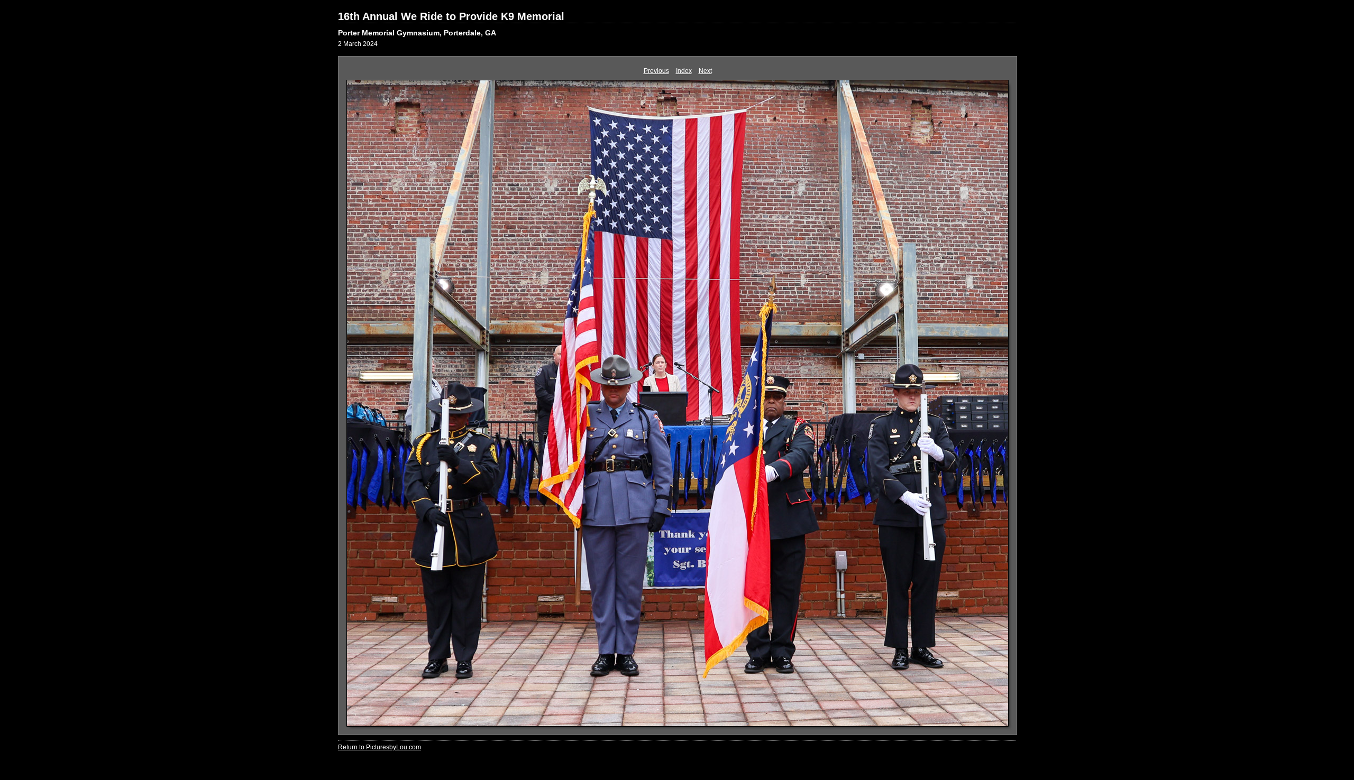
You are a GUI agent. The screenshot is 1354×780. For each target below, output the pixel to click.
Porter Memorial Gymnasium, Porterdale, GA (417, 33)
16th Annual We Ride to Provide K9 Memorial (451, 16)
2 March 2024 (358, 44)
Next (705, 71)
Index (684, 71)
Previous (656, 71)
